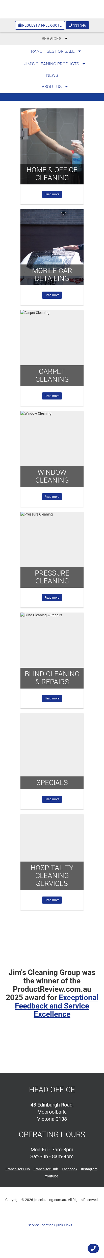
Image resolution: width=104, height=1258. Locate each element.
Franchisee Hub (46, 1169)
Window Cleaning (52, 476)
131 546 (79, 25)
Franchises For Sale (52, 51)
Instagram (89, 1169)
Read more (52, 194)
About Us (52, 86)
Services (52, 38)
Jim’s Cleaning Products (52, 63)
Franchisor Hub (18, 1169)
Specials (52, 782)
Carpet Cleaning (52, 375)
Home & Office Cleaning (52, 174)
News (52, 75)
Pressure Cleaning (52, 577)
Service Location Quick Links (50, 1225)
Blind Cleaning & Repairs (52, 678)
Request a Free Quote (41, 25)
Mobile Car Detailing (52, 274)
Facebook (69, 1169)
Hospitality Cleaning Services (52, 876)
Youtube (51, 1176)
